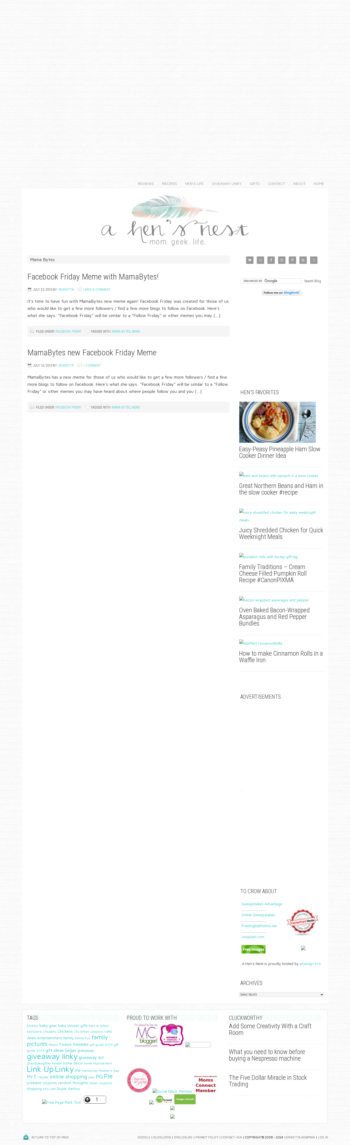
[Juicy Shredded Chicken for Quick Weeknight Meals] (281, 516)
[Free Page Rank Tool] (61, 1102)
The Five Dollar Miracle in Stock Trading (268, 1081)
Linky (64, 1068)
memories (90, 1070)
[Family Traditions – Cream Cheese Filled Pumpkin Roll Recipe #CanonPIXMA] (281, 557)
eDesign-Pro (310, 963)
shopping (34, 1089)
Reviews (144, 183)
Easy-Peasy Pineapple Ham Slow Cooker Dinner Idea (279, 452)
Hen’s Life (192, 183)
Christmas (81, 1031)
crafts (108, 1031)
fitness (53, 1044)
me (78, 1070)
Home (319, 183)
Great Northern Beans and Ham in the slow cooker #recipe (281, 489)
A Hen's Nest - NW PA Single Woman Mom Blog (175, 219)
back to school (99, 1025)
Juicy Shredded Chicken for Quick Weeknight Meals (281, 533)
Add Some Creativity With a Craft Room (270, 1029)
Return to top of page (50, 1137)
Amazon (32, 1025)
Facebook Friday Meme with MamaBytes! (93, 276)
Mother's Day (109, 1071)
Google (144, 1137)
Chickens (65, 1031)
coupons (96, 1031)
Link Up (40, 1068)
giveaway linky (52, 1056)
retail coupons (100, 1083)
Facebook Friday (68, 331)
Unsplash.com (252, 937)
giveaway (85, 1050)
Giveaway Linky (225, 183)
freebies (81, 1044)
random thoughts (73, 1083)
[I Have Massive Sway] (151, 1103)
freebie (65, 1045)
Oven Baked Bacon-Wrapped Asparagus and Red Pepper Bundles (274, 616)
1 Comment (92, 365)
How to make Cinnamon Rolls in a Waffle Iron (281, 657)
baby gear (48, 1025)
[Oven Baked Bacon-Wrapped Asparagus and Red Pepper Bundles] (281, 600)
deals (31, 1038)
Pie (108, 1076)
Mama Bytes (121, 331)
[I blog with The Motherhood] (198, 1046)
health (57, 1063)
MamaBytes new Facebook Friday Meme (91, 352)
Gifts (253, 183)
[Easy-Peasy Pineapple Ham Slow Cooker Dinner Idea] (281, 422)
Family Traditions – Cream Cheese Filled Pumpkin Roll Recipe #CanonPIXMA (273, 573)
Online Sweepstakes (258, 915)
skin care (49, 1088)
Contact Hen (231, 1137)
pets (91, 1077)
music (44, 1077)
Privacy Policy (207, 1137)
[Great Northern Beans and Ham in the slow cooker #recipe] (281, 476)
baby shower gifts (73, 1026)
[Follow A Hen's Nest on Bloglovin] (281, 294)
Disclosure (183, 1137)
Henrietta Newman (299, 1137)
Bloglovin (162, 1137)
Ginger (70, 1050)
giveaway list (91, 1057)
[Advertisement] (175, 82)
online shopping (68, 1076)
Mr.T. (32, 1077)
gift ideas (54, 1050)
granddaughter (39, 1063)
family (68, 1037)
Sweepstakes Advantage (261, 904)
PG (99, 1076)
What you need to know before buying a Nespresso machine (267, 1055)
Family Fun (83, 1038)
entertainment (49, 1037)
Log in (323, 1137)
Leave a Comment (96, 290)
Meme (136, 331)
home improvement (98, 1063)
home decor (73, 1063)
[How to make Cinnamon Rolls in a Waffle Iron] (281, 643)
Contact (274, 183)
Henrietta (66, 290)
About (297, 183)
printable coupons (42, 1083)
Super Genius (68, 1088)
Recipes (167, 183)
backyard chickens (41, 1031)
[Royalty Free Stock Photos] (253, 952)
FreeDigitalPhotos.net (259, 926)
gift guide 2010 (101, 1044)
